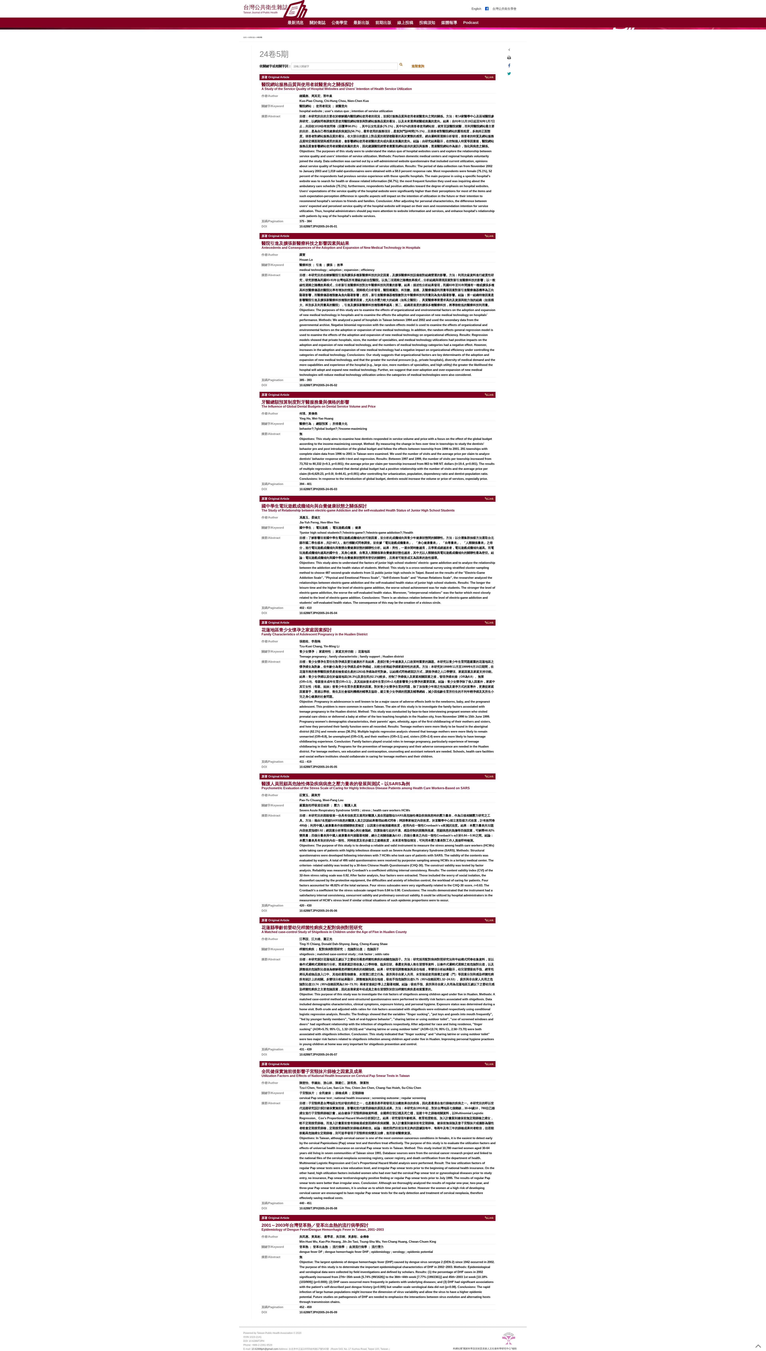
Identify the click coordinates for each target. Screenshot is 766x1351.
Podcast (471, 22)
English (476, 8)
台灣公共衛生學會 (504, 8)
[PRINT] (509, 58)
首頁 (245, 37)
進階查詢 (418, 66)
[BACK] (509, 50)
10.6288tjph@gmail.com (265, 1349)
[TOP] (759, 1344)
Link (491, 77)
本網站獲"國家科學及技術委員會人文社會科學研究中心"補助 (485, 1348)
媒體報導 (449, 22)
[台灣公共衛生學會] (509, 1339)
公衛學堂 (339, 22)
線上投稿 (405, 22)
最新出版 (361, 22)
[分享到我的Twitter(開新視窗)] (509, 74)
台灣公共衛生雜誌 (265, 9)
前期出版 (383, 22)
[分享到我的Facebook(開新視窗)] (509, 66)
